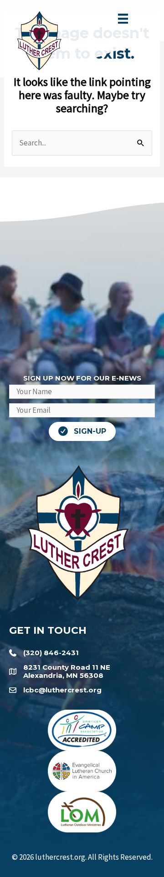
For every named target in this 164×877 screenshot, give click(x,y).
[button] (82, 431)
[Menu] (123, 18)
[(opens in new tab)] (82, 729)
